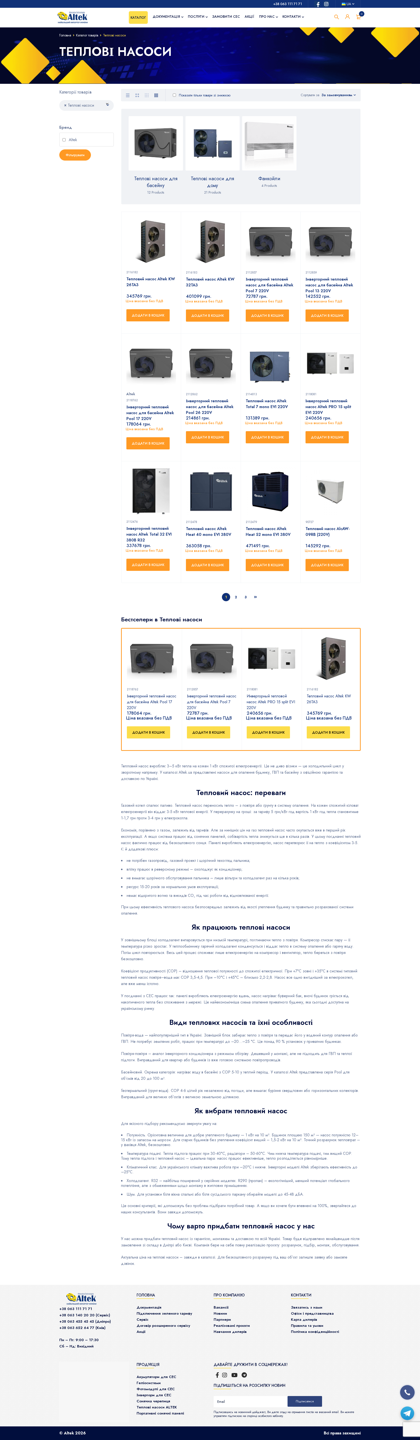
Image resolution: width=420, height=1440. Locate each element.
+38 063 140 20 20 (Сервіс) (84, 1315)
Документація (149, 1307)
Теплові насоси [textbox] (79, 105)
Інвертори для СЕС (154, 1395)
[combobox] (86, 105)
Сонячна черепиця (153, 1401)
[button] (148, 732)
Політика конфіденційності (315, 1331)
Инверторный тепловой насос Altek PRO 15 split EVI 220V (271, 702)
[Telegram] (407, 1413)
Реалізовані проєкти (232, 1325)
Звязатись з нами (306, 1307)
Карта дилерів (304, 1319)
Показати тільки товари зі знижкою (204, 95)
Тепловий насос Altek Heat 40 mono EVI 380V (208, 531)
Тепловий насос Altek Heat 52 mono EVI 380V (268, 531)
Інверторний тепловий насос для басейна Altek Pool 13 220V (329, 285)
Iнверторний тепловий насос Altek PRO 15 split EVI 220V (328, 406)
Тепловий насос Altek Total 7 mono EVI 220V (267, 404)
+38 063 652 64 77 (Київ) (82, 1327)
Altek (72, 140)
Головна (65, 35)
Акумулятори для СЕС (156, 1377)
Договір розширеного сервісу (163, 1325)
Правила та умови (307, 1325)
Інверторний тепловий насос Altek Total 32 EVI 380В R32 (149, 534)
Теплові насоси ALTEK (157, 1407)
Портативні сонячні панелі (160, 1413)
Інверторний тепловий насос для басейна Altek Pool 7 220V (211, 702)
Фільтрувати (75, 155)
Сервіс (143, 1319)
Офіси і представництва (312, 1313)
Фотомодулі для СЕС (156, 1389)
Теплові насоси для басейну (155, 182)
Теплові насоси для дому (212, 182)
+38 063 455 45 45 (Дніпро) (85, 1321)
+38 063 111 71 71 (287, 3)
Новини (220, 1313)
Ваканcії (221, 1307)
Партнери (222, 1319)
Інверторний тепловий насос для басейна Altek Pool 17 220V (151, 702)
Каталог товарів (87, 35)
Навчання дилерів (230, 1331)
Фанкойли (269, 178)
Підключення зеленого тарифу (164, 1313)
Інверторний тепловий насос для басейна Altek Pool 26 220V (210, 406)
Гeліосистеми (149, 1383)
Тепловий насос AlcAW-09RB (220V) (328, 531)
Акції (141, 1331)
